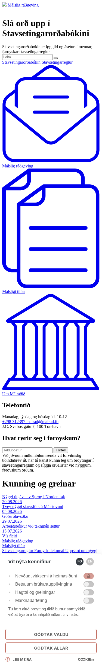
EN (90, 561)
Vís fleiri (9, 536)
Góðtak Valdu (51, 634)
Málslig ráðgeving (23, 5)
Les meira (22, 659)
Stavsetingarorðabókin (22, 62)
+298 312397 (14, 421)
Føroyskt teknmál (49, 550)
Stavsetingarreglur (57, 62)
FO (80, 561)
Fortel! (61, 450)
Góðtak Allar (51, 648)
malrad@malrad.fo (42, 421)
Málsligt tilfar (13, 545)
